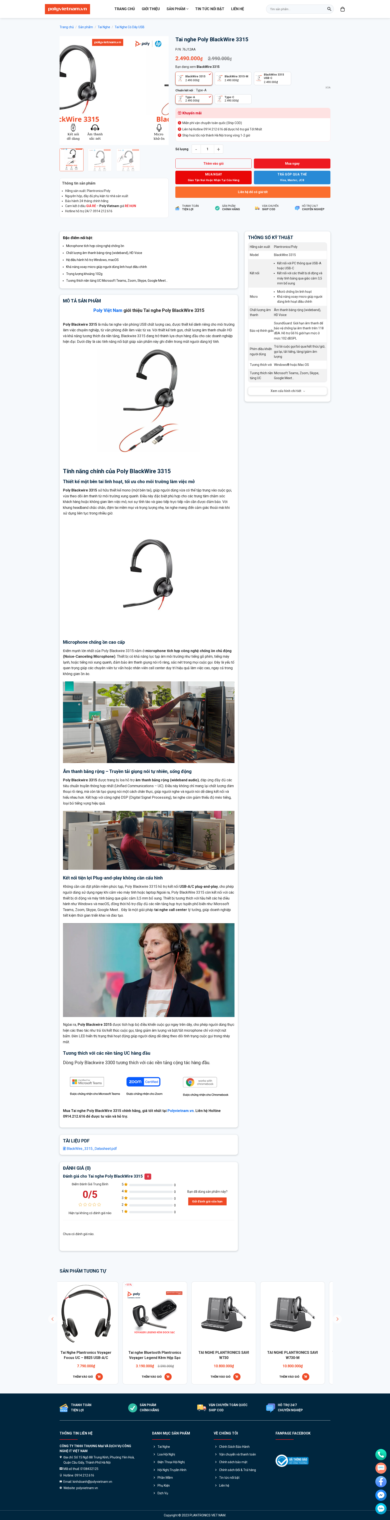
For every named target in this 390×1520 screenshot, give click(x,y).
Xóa (327, 87)
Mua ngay (292, 163)
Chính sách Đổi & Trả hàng (237, 1470)
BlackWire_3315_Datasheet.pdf (91, 1148)
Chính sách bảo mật (233, 1462)
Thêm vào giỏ (213, 163)
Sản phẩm (176, 9)
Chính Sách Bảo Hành (234, 1446)
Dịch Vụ (163, 1493)
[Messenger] (381, 1495)
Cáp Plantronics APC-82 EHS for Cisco (215, 1355)
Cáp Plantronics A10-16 (146, 1352)
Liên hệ (237, 9)
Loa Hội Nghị (166, 1454)
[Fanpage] (381, 1481)
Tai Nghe (104, 27)
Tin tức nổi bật (209, 9)
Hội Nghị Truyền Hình (172, 1470)
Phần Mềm (165, 1477)
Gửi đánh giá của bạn (207, 1201)
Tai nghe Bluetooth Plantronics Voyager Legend (77, 1355)
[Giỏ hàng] (343, 9)
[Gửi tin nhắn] (381, 1468)
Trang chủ (124, 9)
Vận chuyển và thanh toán (237, 1454)
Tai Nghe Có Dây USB (129, 27)
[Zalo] (381, 1508)
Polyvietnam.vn (180, 1111)
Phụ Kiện (164, 1485)
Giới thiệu (151, 9)
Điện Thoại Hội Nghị (171, 1462)
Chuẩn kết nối (184, 90)
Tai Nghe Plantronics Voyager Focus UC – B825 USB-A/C (283, 1355)
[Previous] (67, 90)
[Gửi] (329, 9)
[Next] (161, 90)
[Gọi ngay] (381, 1454)
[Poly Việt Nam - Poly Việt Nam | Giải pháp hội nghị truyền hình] (67, 9)
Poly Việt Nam (107, 310)
